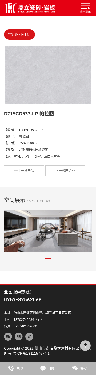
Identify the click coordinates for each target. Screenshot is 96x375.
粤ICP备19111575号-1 (31, 353)
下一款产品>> (65, 171)
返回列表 (22, 34)
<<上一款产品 (24, 171)
